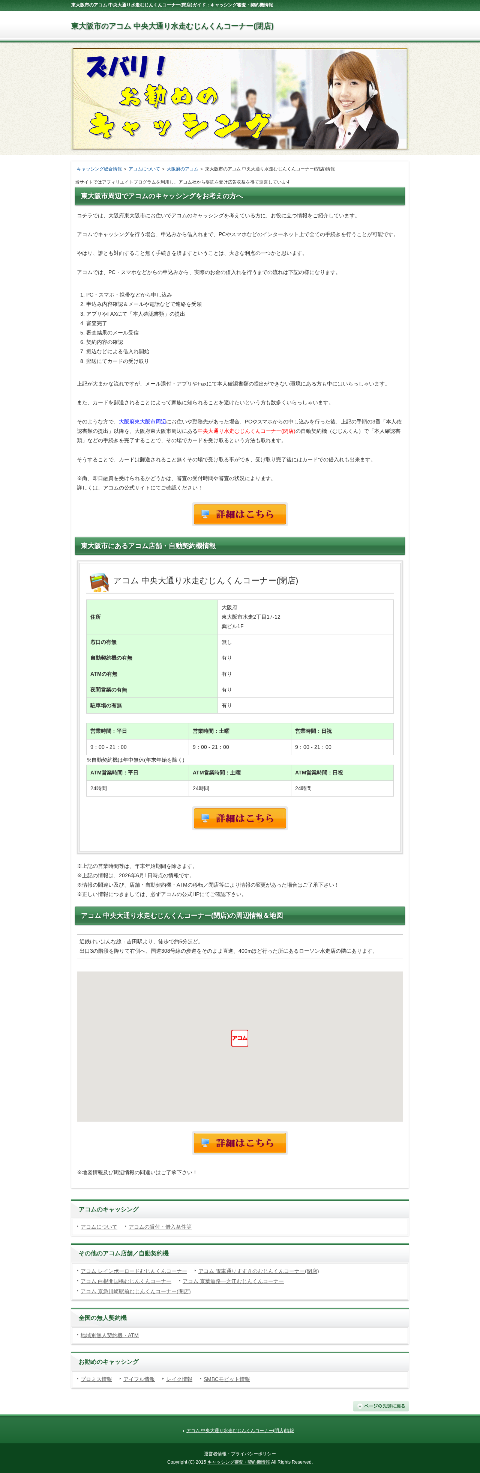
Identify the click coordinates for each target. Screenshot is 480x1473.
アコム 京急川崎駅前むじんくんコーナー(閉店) (136, 1291)
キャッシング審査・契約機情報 (238, 1462)
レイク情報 (179, 1379)
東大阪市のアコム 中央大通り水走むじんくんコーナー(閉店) (172, 26)
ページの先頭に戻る (381, 1406)
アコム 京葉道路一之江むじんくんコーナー (233, 1281)
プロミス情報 (96, 1379)
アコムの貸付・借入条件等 (160, 1227)
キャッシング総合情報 (99, 169)
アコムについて (144, 169)
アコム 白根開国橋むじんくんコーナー (126, 1281)
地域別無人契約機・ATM (110, 1335)
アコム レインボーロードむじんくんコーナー (134, 1271)
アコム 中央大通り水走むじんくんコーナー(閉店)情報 (240, 1430)
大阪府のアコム (182, 169)
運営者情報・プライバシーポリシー (240, 1453)
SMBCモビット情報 (227, 1379)
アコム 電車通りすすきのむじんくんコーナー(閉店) (258, 1271)
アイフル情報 (139, 1379)
